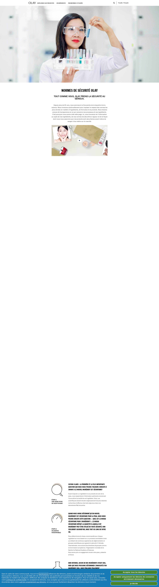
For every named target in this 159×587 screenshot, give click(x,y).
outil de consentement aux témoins (32, 582)
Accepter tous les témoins (134, 572)
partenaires (43, 574)
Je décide (134, 583)
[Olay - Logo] (32, 3)
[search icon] (114, 2)
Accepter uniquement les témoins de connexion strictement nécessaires (134, 578)
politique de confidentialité (16, 580)
